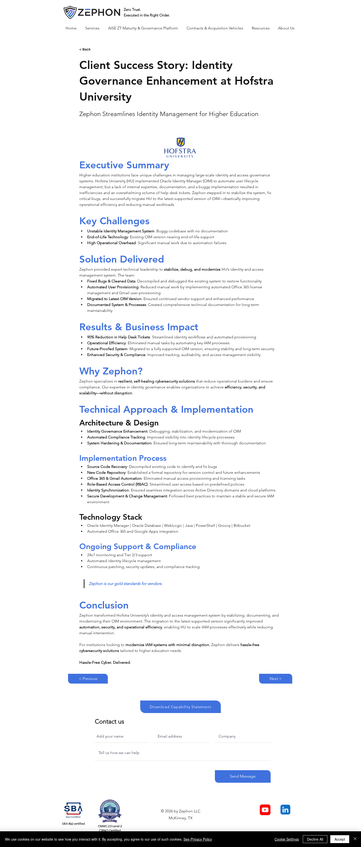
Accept (339, 839)
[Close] (355, 839)
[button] (93, 28)
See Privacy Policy (197, 839)
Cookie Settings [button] (287, 839)
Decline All (315, 839)
